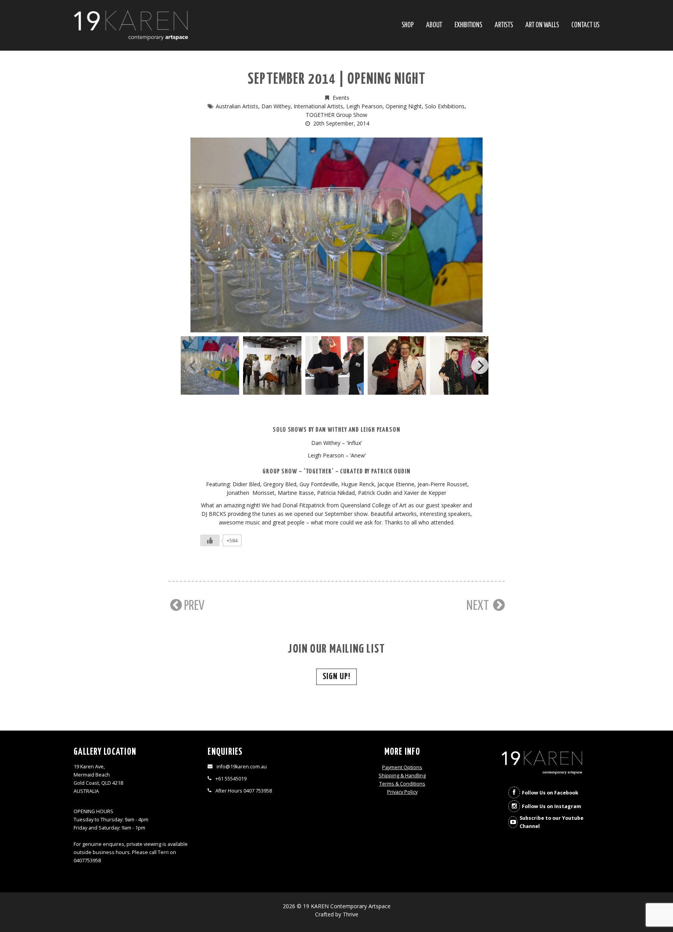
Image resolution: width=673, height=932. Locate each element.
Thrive (350, 914)
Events (341, 97)
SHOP (408, 25)
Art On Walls (542, 25)
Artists (504, 25)
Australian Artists (237, 106)
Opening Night (404, 106)
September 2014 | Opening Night (337, 79)
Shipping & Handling (402, 775)
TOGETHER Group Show (336, 114)
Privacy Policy (402, 792)
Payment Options (402, 767)
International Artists (318, 106)
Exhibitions (468, 25)
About (434, 25)
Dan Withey (276, 106)
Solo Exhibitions (445, 106)
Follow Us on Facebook (550, 792)
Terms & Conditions (402, 783)
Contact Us (585, 25)
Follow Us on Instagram (551, 806)
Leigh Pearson (364, 106)
